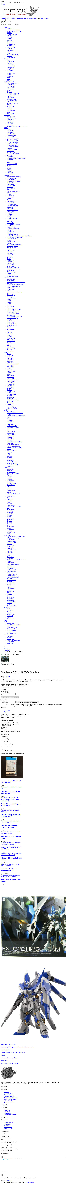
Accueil (6, 27)
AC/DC (9, 608)
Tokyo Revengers (11, 272)
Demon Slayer (10, 211)
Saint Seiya (10, 261)
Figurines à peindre (12, 627)
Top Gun (9, 457)
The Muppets (10, 397)
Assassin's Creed (11, 542)
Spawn (9, 516)
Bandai (8, 676)
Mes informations (11, 18)
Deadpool (9, 487)
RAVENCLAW (11, 87)
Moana (9, 328)
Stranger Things (11, 391)
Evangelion (10, 214)
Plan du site (7, 1125)
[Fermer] (4, 646)
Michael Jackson (11, 614)
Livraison (6, 1092)
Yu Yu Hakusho (11, 274)
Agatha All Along (11, 472)
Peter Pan (9, 332)
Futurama (9, 369)
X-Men (9, 534)
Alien (8, 417)
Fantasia (9, 302)
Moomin (9, 169)
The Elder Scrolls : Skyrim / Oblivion (16, 559)
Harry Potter (10, 69)
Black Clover (10, 197)
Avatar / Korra (10, 355)
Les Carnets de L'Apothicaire (14, 237)
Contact (3, 4)
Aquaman (9, 475)
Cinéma (9, 63)
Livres (8, 112)
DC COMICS (10, 469)
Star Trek (9, 390)
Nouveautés (7, 1111)
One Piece (9, 251)
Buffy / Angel (10, 362)
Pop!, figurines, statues (13, 93)
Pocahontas (10, 333)
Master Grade (10, 120)
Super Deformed (11, 118)
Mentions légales (8, 1100)
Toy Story (9, 342)
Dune (8, 428)
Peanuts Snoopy (11, 382)
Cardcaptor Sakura (12, 204)
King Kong (10, 443)
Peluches (9, 105)
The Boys (9, 395)
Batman (9, 477)
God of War (10, 568)
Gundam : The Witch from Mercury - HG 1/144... (9, 826)
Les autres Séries (11, 407)
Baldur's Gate (10, 545)
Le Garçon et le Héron (13, 146)
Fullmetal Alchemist (12, 218)
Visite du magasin (8, 1122)
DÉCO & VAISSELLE (13, 538)
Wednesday (10, 405)
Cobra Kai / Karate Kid (13, 364)
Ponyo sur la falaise (12, 149)
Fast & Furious (11, 431)
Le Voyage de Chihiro (12, 142)
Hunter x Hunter (11, 227)
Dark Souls (10, 552)
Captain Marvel (11, 485)
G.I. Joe (9, 374)
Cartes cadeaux (11, 57)
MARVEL (10, 470)
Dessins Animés (11, 66)
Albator (9, 190)
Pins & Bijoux (10, 97)
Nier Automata (11, 250)
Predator (9, 449)
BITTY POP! (10, 61)
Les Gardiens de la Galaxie (14, 506)
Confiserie (9, 96)
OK (17, 24)
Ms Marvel (10, 512)
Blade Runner (10, 421)
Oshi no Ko (10, 254)
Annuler (3, 1180)
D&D (8, 51)
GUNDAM (10, 43)
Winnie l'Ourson (11, 348)
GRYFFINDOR (11, 84)
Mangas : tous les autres (13, 276)
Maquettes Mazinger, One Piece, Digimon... (18, 126)
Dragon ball (10, 213)
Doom (8, 555)
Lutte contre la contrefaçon (10, 1114)
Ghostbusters (10, 433)
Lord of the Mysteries (12, 238)
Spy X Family (10, 266)
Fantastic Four (10, 495)
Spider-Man (10, 518)
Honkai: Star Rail (11, 570)
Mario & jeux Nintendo (13, 577)
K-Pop (8, 611)
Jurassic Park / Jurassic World (14, 441)
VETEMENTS (11, 188)
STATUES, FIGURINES (13, 286)
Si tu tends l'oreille (11, 152)
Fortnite (9, 565)
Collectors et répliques (12, 94)
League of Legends (12, 574)
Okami (9, 585)
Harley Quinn (10, 499)
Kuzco (8, 308)
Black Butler (10, 195)
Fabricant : (3, 676)
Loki (8, 508)
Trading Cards (10, 623)
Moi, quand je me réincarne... (14, 244)
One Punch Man (11, 253)
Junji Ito (9, 230)
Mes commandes (28, 18)
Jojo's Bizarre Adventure (13, 228)
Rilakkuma (10, 172)
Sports (8, 79)
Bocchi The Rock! (11, 201)
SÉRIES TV (10, 41)
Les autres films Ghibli (13, 154)
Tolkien (9, 637)
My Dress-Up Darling (12, 246)
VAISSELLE (10, 130)
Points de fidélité (8, 1093)
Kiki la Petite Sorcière (12, 138)
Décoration (10, 102)
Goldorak (9, 220)
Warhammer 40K (11, 633)
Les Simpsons (10, 387)
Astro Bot (9, 544)
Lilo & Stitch (10, 322)
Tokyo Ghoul (10, 270)
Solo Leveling (10, 264)
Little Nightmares (11, 575)
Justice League (11, 505)
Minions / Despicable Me (13, 446)
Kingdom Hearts (11, 571)
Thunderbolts (10, 526)
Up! (8, 344)
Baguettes (9, 92)
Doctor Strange (11, 490)
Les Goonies (10, 436)
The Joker (9, 523)
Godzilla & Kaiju (11, 434)
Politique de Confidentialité (11, 1097)
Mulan (8, 331)
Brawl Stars (10, 548)
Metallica (9, 613)
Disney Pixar (10, 67)
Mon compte (4, 18)
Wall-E (9, 346)
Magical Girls (10, 165)
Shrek (8, 454)
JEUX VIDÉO (11, 47)
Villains (9, 345)
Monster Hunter (11, 584)
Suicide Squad (10, 519)
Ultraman (9, 273)
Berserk (9, 194)
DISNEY (9, 37)
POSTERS (10, 187)
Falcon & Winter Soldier (13, 493)
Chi (8, 161)
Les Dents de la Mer (12, 426)
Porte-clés (9, 109)
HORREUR (10, 414)
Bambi (8, 293)
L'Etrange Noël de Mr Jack (14, 309)
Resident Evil (10, 591)
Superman (9, 521)
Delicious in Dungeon (12, 210)
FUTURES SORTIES (13, 54)
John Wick (9, 440)
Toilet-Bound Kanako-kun (14, 269)
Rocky (8, 453)
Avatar (8, 418)
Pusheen (9, 171)
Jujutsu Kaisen (10, 231)
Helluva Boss (10, 377)
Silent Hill (9, 594)
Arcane (9, 354)
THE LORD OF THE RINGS (15, 413)
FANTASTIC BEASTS (13, 83)
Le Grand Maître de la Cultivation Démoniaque (19, 236)
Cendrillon (9, 296)
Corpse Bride (10, 424)
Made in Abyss (11, 241)
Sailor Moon (10, 260)
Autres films (10, 351)
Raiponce (9, 336)
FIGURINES (10, 136)
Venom (9, 528)
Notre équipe (7, 1124)
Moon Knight (10, 511)
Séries (8, 77)
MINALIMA (10, 113)
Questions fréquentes (9, 1102)
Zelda (8, 604)
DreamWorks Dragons (13, 427)
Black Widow (10, 482)
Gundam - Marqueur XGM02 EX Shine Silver (11, 815)
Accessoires (10, 125)
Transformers (10, 403)
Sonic (8, 595)
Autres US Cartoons (12, 408)
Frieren (9, 217)
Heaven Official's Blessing (14, 224)
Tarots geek (10, 643)
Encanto (9, 300)
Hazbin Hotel (10, 375)
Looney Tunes (10, 378)
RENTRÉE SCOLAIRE (13, 30)
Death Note (10, 208)
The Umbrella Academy (13, 400)
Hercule (9, 305)
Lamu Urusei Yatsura (12, 234)
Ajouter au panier (5, 697)
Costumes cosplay (11, 99)
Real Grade (10, 123)
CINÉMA (9, 38)
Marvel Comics (11, 73)
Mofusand (9, 166)
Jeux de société (11, 110)
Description (7, 710)
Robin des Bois (11, 338)
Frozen (9, 303)
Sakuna (9, 593)
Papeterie (9, 107)
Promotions (7, 1110)
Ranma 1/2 (10, 257)
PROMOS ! (10, 28)
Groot (8, 498)
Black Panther (10, 480)
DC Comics (10, 64)
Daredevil (9, 486)
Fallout (9, 561)
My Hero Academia (12, 247)
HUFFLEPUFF (11, 86)
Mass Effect (10, 578)
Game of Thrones (11, 371)
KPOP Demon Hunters (13, 444)
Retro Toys (10, 76)
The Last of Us (11, 597)
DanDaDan (10, 207)
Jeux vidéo (10, 70)
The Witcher (10, 401)
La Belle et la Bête (11, 312)
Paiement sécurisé (8, 1095)
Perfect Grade (10, 122)
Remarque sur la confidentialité (12, 1099)
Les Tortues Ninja (11, 394)
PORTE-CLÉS (11, 185)
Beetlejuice (10, 420)
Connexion (35, 18)
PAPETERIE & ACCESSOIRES (15, 285)
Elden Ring (10, 558)
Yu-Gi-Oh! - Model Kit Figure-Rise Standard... (11, 804)
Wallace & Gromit (11, 463)
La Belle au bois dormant (13, 310)
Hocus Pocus (10, 306)
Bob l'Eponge (10, 358)
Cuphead (9, 551)
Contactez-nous (8, 1127)
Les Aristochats (11, 321)
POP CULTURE (11, 35)
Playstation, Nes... (11, 588)
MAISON (9, 283)
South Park (10, 392)
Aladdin (9, 290)
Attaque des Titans (11, 192)
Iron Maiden (10, 610)
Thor (8, 525)
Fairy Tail (9, 215)
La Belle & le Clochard (13, 313)
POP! (8, 60)
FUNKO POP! (11, 179)
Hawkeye (9, 500)
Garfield (9, 372)
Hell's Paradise (11, 225)
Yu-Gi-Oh (9, 603)
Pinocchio (9, 335)
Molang (9, 168)
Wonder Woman (11, 532)
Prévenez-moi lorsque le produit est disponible (27, 702)
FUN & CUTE (11, 44)
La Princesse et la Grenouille (14, 316)
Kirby (8, 162)
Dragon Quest (10, 557)
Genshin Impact (11, 567)
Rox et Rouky (10, 339)
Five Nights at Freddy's (13, 564)
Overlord (9, 256)
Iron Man (9, 503)
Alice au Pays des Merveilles (14, 292)
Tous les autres (11, 618)
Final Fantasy (10, 562)
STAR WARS (10, 411)
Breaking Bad (10, 359)
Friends (9, 368)
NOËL (9, 90)
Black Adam (10, 479)
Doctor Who (10, 365)
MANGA (9, 48)
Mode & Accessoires (12, 103)
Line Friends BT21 (12, 164)
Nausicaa (9, 148)
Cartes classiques (11, 630)
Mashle (9, 243)
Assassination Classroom (13, 191)
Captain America (11, 483)
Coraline (9, 423)
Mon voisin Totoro (12, 139)
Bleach (9, 198)
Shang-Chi (10, 513)
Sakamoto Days (11, 263)
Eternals (9, 492)
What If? (9, 531)
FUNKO (9, 33)
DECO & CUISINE (12, 178)
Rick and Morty (11, 385)
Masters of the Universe (13, 380)
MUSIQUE (10, 50)
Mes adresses (20, 18)
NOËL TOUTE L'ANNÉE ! (14, 31)
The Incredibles (11, 341)
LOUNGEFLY (11, 279)
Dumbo (9, 299)
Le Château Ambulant (12, 143)
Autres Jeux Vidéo (11, 606)
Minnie (9, 326)
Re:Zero (9, 259)
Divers (8, 489)
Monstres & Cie (11, 329)
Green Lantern (10, 496)
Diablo (9, 554)
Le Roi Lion (10, 319)
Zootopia (9, 349)
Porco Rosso (10, 151)
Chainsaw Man (11, 202)
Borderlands (10, 547)
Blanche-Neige (11, 295)
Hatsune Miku (10, 223)
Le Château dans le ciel (13, 145)
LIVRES (9, 56)
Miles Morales (10, 509)
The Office (10, 398)
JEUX (8, 53)
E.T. (8, 430)
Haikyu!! (9, 221)
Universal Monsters (12, 462)
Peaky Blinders (11, 381)
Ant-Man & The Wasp (13, 473)
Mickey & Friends (11, 325)
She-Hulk (9, 515)
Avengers (9, 476)
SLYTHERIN (10, 89)
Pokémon (9, 590)
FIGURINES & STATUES (14, 177)
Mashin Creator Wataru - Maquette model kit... (9, 869)
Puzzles (9, 631)
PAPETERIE (10, 129)
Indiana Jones (10, 439)
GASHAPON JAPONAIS (14, 181)
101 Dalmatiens (11, 289)
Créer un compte (44, 18)
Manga (9, 71)
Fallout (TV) (10, 367)
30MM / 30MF (11, 116)
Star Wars (9, 80)
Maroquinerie (10, 106)
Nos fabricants (7, 1113)
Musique (9, 74)
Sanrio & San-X (11, 174)
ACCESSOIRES (11, 135)
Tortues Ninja (10, 459)
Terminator (10, 456)
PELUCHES (10, 132)
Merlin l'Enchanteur (12, 323)
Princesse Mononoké (12, 141)
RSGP (5, 711)
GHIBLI (9, 46)
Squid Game (10, 388)
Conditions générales (9, 1096)
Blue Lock (9, 200)
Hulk (8, 502)
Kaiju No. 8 (10, 233)
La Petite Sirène (11, 315)
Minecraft (9, 581)
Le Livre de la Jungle (12, 318)
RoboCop (9, 452)
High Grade (10, 119)
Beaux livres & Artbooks (13, 640)
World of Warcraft (11, 601)
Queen (8, 617)
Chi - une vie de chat (12, 205)
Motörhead (10, 616)
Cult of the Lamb (11, 549)
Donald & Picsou (11, 297)
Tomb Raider (10, 600)
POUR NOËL (10, 287)
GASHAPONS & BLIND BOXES (16, 158)
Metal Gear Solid (11, 580)
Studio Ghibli (10, 642)
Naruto (9, 249)
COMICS (9, 40)
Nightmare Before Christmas (14, 447)
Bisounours (10, 159)
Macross (9, 240)
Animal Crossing (11, 541)
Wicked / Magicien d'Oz (13, 464)
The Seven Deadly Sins (13, 267)
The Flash (9, 522)
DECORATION (11, 133)
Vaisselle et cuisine (12, 100)
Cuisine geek (10, 639)
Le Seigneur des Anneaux (13, 624)
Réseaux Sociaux (8, 1128)
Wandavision (10, 529)
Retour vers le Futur (12, 450)
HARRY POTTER (12, 34)
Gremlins (9, 437)
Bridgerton (10, 361)
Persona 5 (9, 587)
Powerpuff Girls (11, 384)
